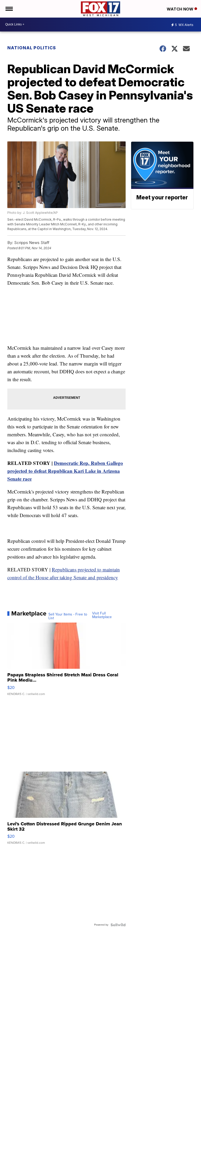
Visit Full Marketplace (102, 615)
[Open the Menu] (9, 9)
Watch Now (180, 9)
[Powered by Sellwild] (118, 925)
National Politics (31, 47)
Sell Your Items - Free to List (67, 616)
